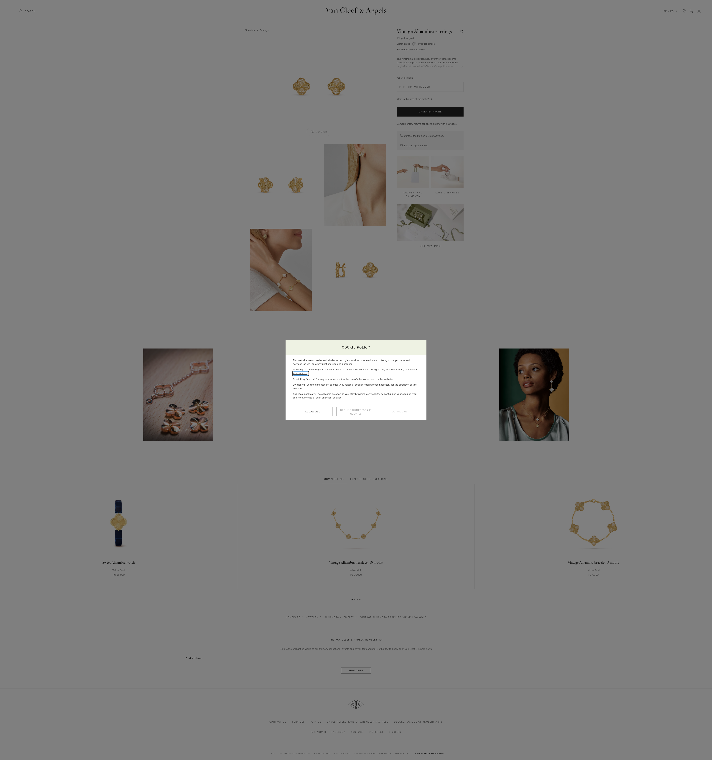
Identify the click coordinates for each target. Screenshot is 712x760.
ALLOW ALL (312, 411)
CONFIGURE (399, 411)
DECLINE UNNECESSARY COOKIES (356, 412)
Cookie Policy (300, 373)
